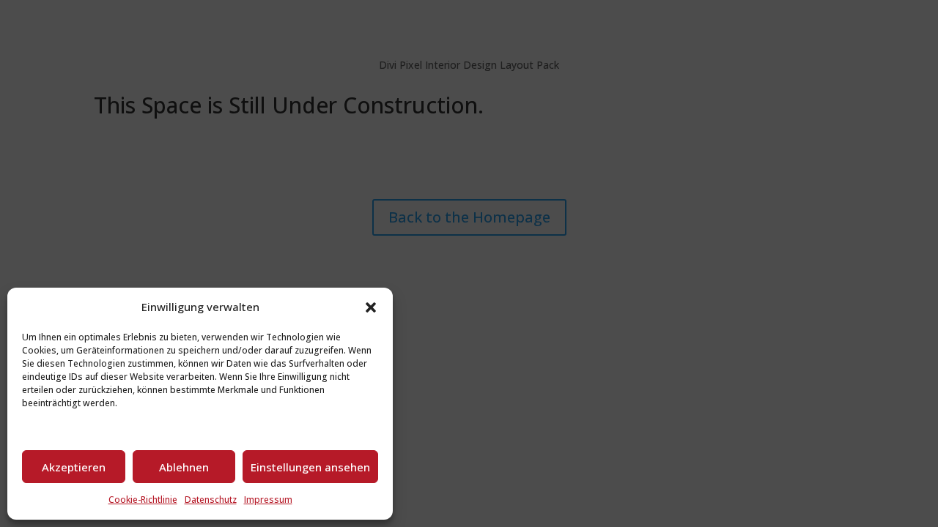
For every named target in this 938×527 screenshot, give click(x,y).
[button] (370, 307)
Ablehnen (184, 467)
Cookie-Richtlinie (142, 499)
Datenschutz (211, 499)
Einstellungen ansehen (310, 467)
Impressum (268, 499)
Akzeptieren (74, 467)
